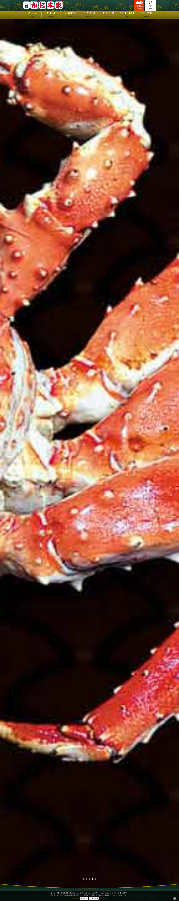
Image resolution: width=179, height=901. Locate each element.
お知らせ (108, 14)
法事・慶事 (127, 14)
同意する (84, 898)
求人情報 (147, 14)
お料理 (51, 14)
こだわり (89, 14)
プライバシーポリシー (109, 895)
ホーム (32, 14)
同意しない (94, 898)
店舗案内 (70, 14)
